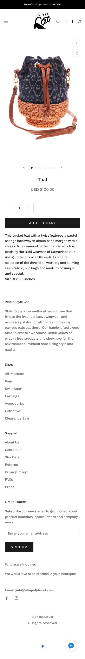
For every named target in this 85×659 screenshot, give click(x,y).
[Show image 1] (32, 168)
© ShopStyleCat (42, 616)
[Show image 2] (36, 168)
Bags (9, 381)
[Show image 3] (40, 168)
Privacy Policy (16, 472)
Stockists (12, 457)
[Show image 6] (53, 168)
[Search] (58, 21)
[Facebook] (72, 21)
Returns (11, 465)
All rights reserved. (42, 623)
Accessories (15, 403)
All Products (14, 374)
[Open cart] (65, 21)
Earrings (12, 396)
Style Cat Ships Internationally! (42, 4)
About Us (12, 442)
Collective (12, 411)
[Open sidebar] (6, 21)
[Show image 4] (45, 168)
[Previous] (24, 167)
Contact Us (13, 450)
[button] (71, 646)
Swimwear (13, 389)
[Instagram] (79, 21)
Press (9, 487)
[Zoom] (76, 43)
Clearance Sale (17, 418)
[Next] (61, 167)
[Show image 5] (49, 168)
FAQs (9, 479)
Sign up (19, 547)
